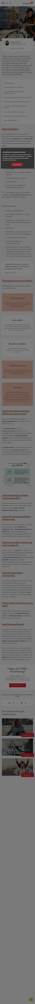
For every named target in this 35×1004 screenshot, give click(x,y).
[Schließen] (32, 150)
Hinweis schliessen (17, 164)
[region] (17, 158)
